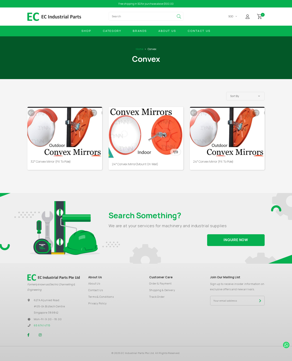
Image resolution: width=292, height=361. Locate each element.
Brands (140, 31)
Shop (86, 31)
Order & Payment (160, 283)
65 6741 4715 (42, 325)
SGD (230, 16)
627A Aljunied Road (46, 300)
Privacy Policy (97, 303)
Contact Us (199, 31)
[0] (259, 16)
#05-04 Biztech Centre (49, 306)
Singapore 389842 (46, 312)
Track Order (157, 297)
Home (139, 49)
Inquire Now (236, 239)
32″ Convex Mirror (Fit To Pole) (51, 161)
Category (112, 31)
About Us (167, 31)
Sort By (234, 96)
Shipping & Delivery (162, 290)
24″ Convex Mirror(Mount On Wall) (135, 164)
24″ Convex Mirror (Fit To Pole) (213, 161)
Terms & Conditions (101, 297)
